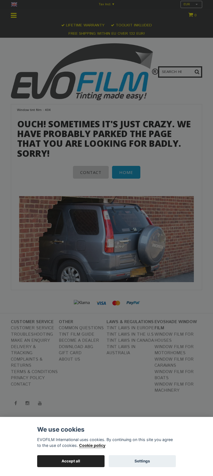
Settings (142, 461)
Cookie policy (92, 445)
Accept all (71, 461)
